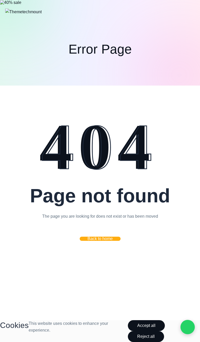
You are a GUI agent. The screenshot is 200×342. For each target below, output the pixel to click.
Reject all (146, 336)
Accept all (146, 325)
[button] (100, 239)
